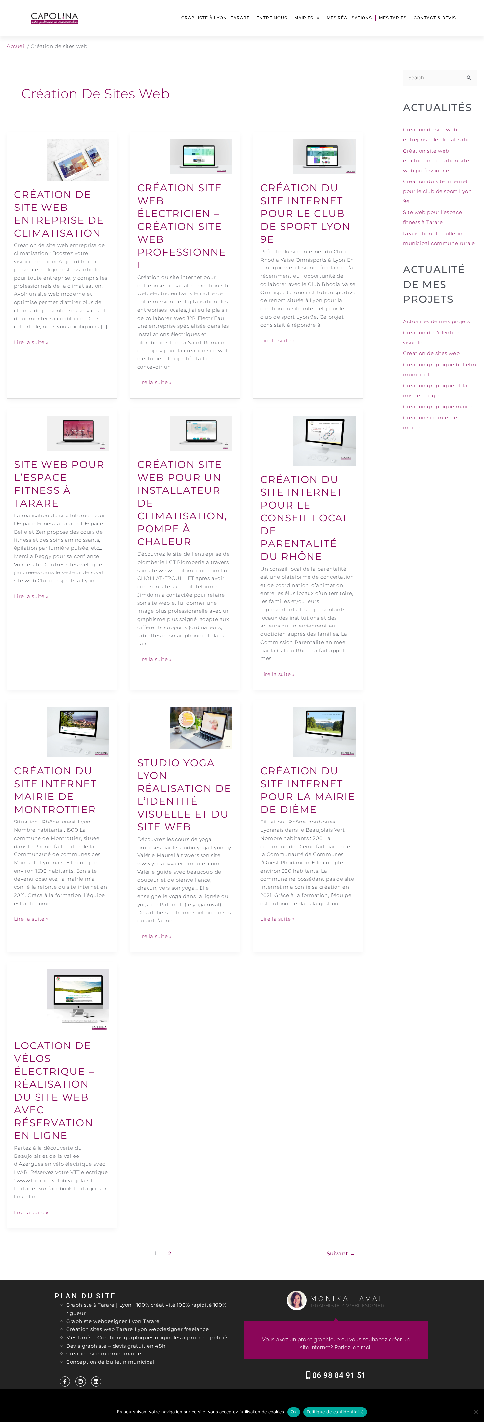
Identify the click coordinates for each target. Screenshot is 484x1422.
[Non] (475, 1412)
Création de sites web (431, 353)
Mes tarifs (393, 17)
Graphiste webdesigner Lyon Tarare (113, 1321)
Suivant (341, 1253)
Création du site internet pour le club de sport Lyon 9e (305, 213)
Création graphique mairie (438, 407)
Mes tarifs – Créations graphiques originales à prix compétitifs (147, 1337)
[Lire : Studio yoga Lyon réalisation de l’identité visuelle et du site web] (201, 727)
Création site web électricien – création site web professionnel (181, 226)
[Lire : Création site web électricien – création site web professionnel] (201, 156)
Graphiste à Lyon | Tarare (215, 17)
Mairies (303, 17)
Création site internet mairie (103, 1354)
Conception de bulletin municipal (110, 1362)
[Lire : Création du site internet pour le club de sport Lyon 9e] (324, 156)
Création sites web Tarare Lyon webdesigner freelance (137, 1329)
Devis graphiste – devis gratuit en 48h (116, 1346)
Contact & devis (435, 17)
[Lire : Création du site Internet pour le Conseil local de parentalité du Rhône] (324, 440)
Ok (294, 1411)
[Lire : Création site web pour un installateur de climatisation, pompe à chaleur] (201, 433)
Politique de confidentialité (335, 1411)
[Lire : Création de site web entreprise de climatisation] (78, 159)
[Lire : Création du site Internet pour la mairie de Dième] (324, 732)
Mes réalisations (349, 17)
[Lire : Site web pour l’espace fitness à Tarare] (78, 433)
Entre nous (271, 17)
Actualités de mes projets (436, 321)
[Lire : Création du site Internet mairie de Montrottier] (78, 732)
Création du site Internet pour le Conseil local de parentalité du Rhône (305, 518)
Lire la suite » (31, 341)
